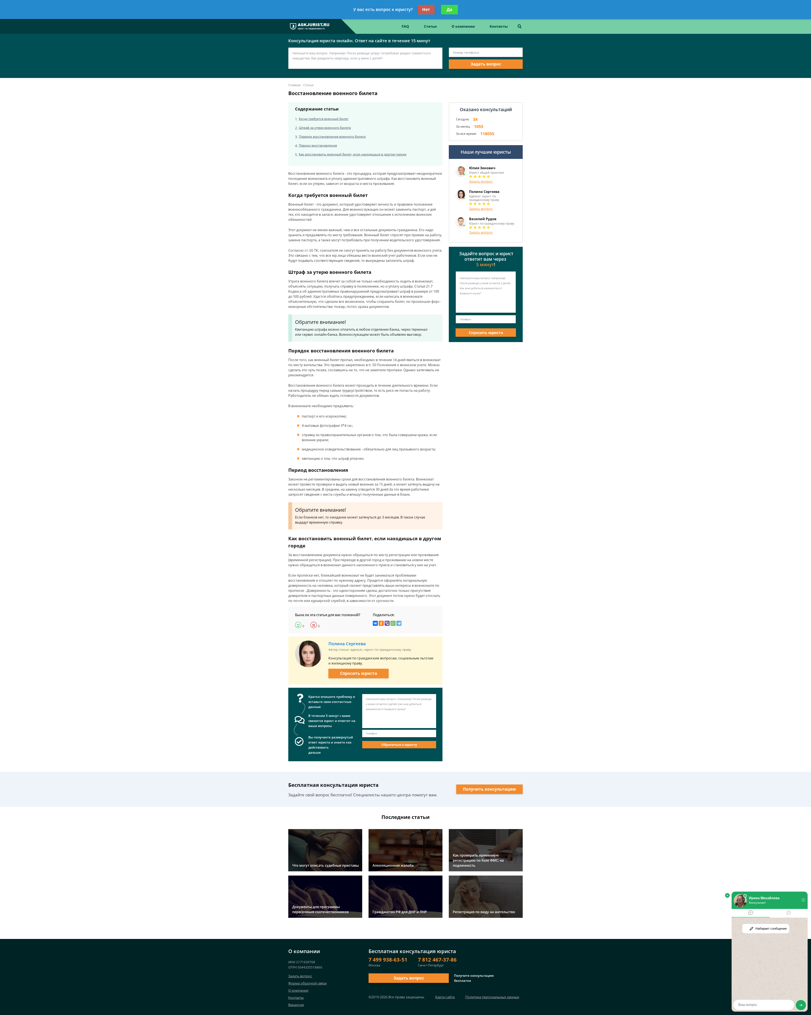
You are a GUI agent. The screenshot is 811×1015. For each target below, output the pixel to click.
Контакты (499, 26)
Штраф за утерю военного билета (325, 128)
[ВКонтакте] (375, 623)
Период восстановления (318, 145)
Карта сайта (445, 997)
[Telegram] (398, 623)
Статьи (430, 26)
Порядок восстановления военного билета (332, 136)
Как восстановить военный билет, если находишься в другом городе (352, 154)
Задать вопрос (486, 64)
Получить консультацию (489, 789)
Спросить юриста (358, 673)
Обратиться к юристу (399, 744)
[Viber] (387, 623)
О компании (463, 26)
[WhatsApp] (393, 623)
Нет (426, 9)
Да (449, 9)
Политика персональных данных (492, 997)
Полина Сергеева (347, 644)
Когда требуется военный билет (323, 119)
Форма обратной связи (307, 983)
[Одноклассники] (381, 623)
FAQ (405, 26)
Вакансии (296, 1005)
